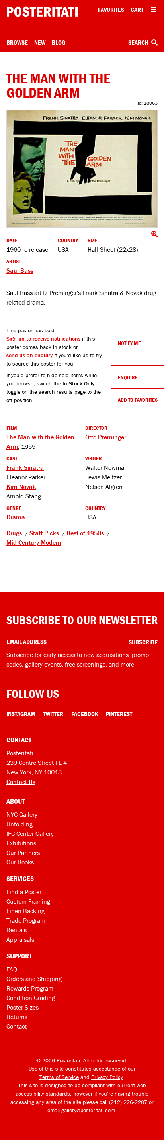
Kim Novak (21, 486)
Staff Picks (44, 533)
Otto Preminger (105, 437)
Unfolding (19, 824)
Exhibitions (21, 843)
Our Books (20, 862)
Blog (58, 42)
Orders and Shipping (34, 979)
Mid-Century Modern (33, 542)
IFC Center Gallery (30, 833)
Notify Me (129, 343)
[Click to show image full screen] (82, 169)
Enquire (128, 377)
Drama (15, 517)
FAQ (11, 969)
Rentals (16, 930)
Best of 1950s (85, 533)
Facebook (84, 714)
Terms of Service (59, 1077)
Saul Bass (19, 270)
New (39, 42)
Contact (16, 1026)
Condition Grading (30, 998)
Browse (17, 42)
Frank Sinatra (25, 467)
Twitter (53, 714)
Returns (16, 1017)
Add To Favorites (138, 399)
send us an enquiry (29, 355)
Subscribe (143, 642)
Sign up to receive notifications (43, 338)
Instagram (20, 714)
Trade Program (25, 920)
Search (139, 42)
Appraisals (20, 939)
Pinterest (119, 714)
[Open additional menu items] (154, 9)
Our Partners (23, 852)
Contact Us (20, 782)
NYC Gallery (21, 814)
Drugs (14, 533)
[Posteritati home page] (42, 11)
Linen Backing (25, 911)
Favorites (111, 9)
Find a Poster (23, 892)
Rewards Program (29, 988)
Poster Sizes (22, 1007)
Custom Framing (28, 901)
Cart (137, 9)
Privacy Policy (107, 1077)
